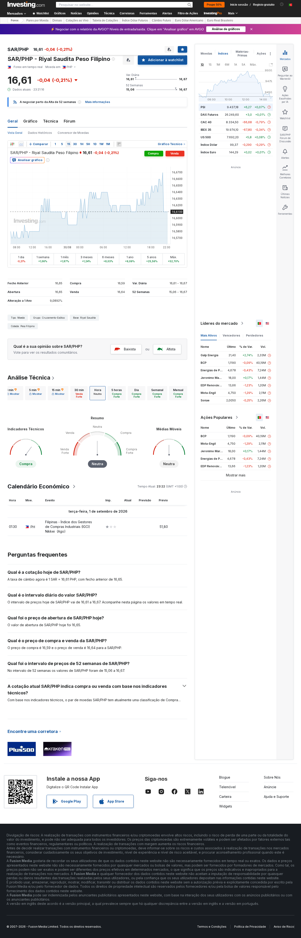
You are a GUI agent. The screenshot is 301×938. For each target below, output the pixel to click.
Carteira (225, 797)
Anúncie (270, 787)
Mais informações (97, 102)
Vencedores (231, 335)
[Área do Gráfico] (21, 144)
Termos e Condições (211, 926)
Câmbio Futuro (161, 20)
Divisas (57, 20)
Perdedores (254, 335)
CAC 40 (206, 122)
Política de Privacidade (250, 926)
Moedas (206, 53)
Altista (170, 349)
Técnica (50, 121)
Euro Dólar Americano (189, 20)
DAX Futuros (209, 114)
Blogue (224, 777)
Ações (261, 53)
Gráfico (30, 121)
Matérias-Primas (242, 53)
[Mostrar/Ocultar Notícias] (119, 144)
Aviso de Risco (284, 926)
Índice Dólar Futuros (135, 20)
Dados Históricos (40, 133)
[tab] (13, 393)
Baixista (130, 349)
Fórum (69, 121)
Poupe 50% (214, 4)
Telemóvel (227, 787)
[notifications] (282, 4)
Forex (15, 20)
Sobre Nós (272, 777)
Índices (223, 53)
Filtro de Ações (188, 13)
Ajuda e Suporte (276, 797)
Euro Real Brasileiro (220, 20)
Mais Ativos (209, 335)
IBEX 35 (206, 129)
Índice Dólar (209, 144)
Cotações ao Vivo (77, 20)
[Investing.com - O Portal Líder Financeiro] (26, 4)
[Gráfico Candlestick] (12, 144)
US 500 (206, 137)
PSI (203, 107)
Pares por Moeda (37, 20)
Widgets (225, 806)
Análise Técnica (29, 377)
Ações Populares (216, 417)
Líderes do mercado (219, 323)
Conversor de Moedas (73, 133)
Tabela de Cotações (105, 20)
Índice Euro (208, 152)
